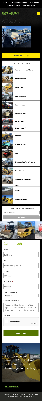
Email (7, 261)
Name (6, 250)
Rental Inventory (21, 56)
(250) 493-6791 (13, 5)
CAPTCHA (7, 315)
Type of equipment (11, 292)
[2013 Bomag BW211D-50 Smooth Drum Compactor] (26, 230)
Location (8, 282)
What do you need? (11, 301)
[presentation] (21, 321)
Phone (7, 271)
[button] (38, 13)
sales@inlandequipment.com (20, 2)
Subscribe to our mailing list (21, 208)
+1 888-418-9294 (28, 5)
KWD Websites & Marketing (25, 396)
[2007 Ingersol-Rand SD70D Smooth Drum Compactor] (9, 230)
